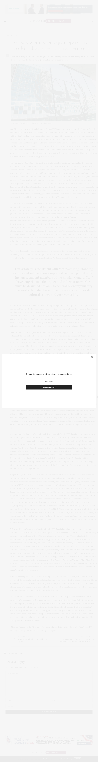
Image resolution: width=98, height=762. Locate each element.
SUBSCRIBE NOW (49, 387)
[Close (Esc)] (92, 357)
